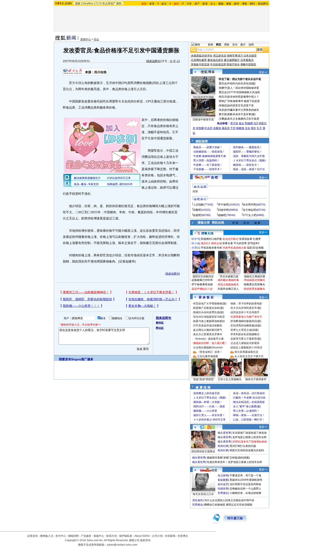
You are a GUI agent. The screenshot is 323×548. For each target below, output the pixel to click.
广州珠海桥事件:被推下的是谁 (242, 101)
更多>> (263, 72)
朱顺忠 (223, 105)
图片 (243, 44)
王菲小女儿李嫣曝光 (229, 379)
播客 (228, 3)
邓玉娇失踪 (219, 55)
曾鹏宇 (223, 87)
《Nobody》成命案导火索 (208, 338)
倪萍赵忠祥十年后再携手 (244, 312)
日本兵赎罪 (250, 55)
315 (255, 123)
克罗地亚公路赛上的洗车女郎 (249, 437)
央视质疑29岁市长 (201, 55)
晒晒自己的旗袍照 (214, 504)
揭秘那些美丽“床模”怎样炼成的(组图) (228, 457)
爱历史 (223, 83)
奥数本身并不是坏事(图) (241, 114)
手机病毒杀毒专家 (211, 247)
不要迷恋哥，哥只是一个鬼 (245, 475)
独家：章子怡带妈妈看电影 (246, 303)
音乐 (235, 44)
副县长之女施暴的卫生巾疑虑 (242, 118)
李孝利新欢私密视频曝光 (244, 334)
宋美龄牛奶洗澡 (200, 64)
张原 (221, 109)
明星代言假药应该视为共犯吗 (247, 450)
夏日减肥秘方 (232, 60)
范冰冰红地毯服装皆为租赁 (209, 316)
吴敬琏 (217, 128)
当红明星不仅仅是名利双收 (245, 484)
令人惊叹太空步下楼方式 (248, 356)
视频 (220, 3)
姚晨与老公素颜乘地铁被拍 (209, 321)
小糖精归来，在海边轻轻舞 (245, 493)
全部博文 (183, 535)
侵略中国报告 (248, 64)
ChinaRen (87, 3)
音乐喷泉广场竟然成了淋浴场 (249, 432)
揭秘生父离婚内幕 (254, 276)
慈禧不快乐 (233, 64)
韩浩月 (223, 96)
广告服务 (86, 535)
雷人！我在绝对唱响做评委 (243, 87)
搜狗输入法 (46, 535)
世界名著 (227, 243)
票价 (253, 128)
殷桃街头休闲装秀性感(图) (208, 312)
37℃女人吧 (249, 215)
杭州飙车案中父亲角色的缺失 (242, 109)
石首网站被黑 (199, 60)
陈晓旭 (240, 128)
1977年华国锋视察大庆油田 (243, 92)
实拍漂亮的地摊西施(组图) (245, 325)
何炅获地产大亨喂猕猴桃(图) (210, 303)
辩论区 (160, 328)
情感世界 (223, 488)
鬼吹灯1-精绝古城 (211, 243)
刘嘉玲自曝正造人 (228, 288)
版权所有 (145, 540)
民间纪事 (223, 446)
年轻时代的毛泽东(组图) (241, 83)
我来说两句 (153, 61)
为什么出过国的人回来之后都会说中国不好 (229, 500)
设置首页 (32, 535)
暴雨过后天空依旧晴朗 (239, 504)
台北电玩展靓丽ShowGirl (208, 347)
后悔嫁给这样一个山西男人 (245, 488)
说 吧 (214, 177)
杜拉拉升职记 (230, 238)
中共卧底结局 (218, 64)
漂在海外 (197, 500)
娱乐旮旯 (223, 484)
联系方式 (111, 535)
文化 (247, 128)
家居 (205, 3)
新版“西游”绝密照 (203, 379)
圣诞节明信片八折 (202, 288)
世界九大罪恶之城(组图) (244, 329)
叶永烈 (208, 128)
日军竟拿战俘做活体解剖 (207, 325)
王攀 (221, 118)
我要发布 (65, 359)
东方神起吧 (249, 209)
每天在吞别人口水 (203, 494)
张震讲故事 (245, 238)
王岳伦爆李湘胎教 (207, 356)
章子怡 (234, 123)
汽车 (189, 3)
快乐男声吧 (249, 204)
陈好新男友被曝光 (254, 288)
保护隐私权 (125, 535)
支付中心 (60, 535)
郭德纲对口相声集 (211, 238)
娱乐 (164, 3)
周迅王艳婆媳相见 (228, 284)
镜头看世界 (224, 432)
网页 (218, 44)
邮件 (236, 3)
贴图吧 (197, 215)
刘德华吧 (223, 209)
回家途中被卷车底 (203, 119)
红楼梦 (257, 238)
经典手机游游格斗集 (234, 247)
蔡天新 (223, 114)
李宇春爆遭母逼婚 (202, 284)
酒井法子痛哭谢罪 (255, 379)
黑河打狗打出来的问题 (243, 446)
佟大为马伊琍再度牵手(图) (245, 308)
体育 (151, 3)
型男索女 (223, 493)
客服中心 (99, 535)
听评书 (196, 238)
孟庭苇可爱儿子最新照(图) (245, 338)
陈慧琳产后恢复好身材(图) (208, 308)
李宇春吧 (223, 204)
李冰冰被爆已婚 (229, 276)
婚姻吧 (222, 215)
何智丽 (200, 128)
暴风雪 (226, 128)
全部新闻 (170, 535)
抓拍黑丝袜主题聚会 (203, 451)
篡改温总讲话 (215, 60)
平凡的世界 (240, 243)
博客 (244, 3)
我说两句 (263, 3)
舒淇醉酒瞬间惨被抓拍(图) (245, 321)
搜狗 (119, 3)
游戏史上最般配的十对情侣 (246, 347)
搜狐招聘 (73, 535)
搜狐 (77, 3)
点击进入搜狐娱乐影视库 (244, 343)
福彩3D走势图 (255, 247)
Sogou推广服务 (82, 359)
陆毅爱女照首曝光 (254, 284)
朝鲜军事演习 (235, 55)
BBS (252, 3)
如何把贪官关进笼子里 (240, 105)
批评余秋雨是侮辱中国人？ (243, 96)
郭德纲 (249, 123)
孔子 (259, 128)
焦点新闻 (223, 475)
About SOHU (142, 535)
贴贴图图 (223, 479)
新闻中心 (85, 39)
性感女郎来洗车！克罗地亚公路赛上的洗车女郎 (234, 462)
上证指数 (198, 204)
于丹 (233, 128)
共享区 (196, 247)
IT (183, 3)
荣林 (221, 101)
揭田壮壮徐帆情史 (203, 276)
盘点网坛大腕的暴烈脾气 (207, 329)
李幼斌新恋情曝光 (254, 280)
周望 (195, 191)
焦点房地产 (109, 3)
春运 (241, 123)
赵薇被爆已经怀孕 (202, 280)
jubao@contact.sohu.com (122, 544)
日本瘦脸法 (247, 60)
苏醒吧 (197, 209)
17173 (98, 3)
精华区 (160, 322)
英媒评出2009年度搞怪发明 (246, 479)
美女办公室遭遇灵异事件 (207, 334)
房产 (197, 3)
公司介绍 (157, 535)
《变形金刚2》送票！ (209, 351)
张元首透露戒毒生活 (246, 351)
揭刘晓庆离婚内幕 (228, 280)
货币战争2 (253, 243)
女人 (213, 3)
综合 (96, 39)
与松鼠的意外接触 (203, 97)
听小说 (196, 243)
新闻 (210, 44)
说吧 (251, 44)
